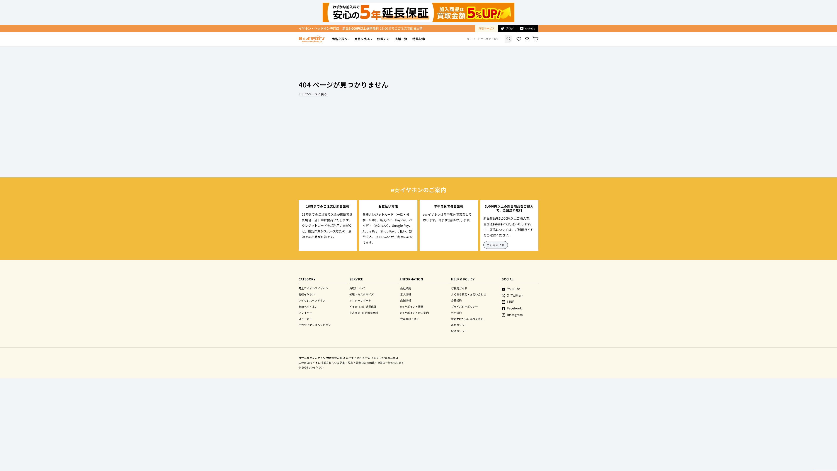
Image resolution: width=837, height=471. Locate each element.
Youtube (530, 28)
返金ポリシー (459, 325)
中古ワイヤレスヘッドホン (315, 325)
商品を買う (339, 39)
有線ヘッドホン (308, 306)
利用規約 (456, 312)
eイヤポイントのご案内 (414, 312)
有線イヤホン (307, 294)
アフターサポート (360, 300)
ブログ (509, 28)
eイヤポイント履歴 (411, 306)
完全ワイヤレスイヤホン (313, 288)
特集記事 (418, 39)
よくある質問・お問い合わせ (468, 294)
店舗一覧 (401, 39)
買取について (357, 288)
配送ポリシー (459, 331)
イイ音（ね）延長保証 (362, 306)
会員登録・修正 (409, 319)
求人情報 (405, 294)
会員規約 (456, 300)
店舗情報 (405, 300)
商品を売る (362, 39)
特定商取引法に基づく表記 (467, 319)
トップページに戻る (313, 94)
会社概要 (405, 288)
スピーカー (305, 319)
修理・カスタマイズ (361, 294)
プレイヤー (305, 312)
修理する (383, 39)
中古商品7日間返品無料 (363, 312)
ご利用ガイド (496, 245)
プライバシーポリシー (464, 306)
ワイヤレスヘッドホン (312, 300)
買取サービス (486, 28)
